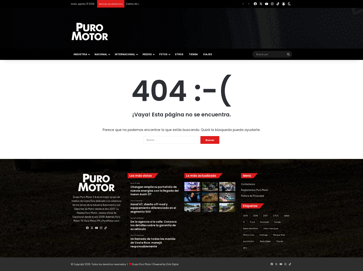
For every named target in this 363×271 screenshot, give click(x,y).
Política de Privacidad (252, 195)
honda (277, 222)
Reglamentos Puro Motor (254, 189)
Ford (252, 222)
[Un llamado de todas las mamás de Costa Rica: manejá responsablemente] (192, 197)
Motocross (248, 234)
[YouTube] (96, 228)
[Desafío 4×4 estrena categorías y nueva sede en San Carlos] (210, 197)
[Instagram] (101, 228)
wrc (245, 247)
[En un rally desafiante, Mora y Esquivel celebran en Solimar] (210, 207)
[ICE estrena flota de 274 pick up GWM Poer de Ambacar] (192, 207)
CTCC (276, 215)
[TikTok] (105, 228)
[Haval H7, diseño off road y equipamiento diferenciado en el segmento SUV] (210, 186)
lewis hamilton (250, 228)
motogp (264, 234)
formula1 (264, 222)
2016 (255, 215)
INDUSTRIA (80, 54)
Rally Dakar (265, 241)
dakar (287, 215)
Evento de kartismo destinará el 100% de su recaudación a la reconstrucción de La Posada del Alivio (180, 3)
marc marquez (270, 228)
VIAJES (207, 54)
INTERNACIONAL (125, 54)
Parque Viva (279, 234)
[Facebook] (87, 228)
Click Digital (172, 264)
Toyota (279, 241)
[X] (92, 228)
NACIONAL (101, 54)
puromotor (248, 241)
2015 (245, 215)
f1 (244, 222)
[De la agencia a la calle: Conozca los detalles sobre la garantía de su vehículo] (227, 186)
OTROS (179, 54)
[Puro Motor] (90, 31)
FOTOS (163, 54)
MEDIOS (147, 54)
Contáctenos (248, 184)
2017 (265, 215)
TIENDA (193, 54)
